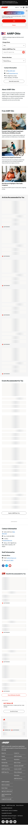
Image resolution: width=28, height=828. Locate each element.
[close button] (26, 11)
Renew (14, 25)
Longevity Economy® (6, 799)
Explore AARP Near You (8, 49)
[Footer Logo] (14, 743)
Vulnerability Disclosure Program (9, 815)
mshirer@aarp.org (11, 558)
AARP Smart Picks (6, 769)
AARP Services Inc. (18, 778)
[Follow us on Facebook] (3, 565)
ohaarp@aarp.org (13, 73)
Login (21, 7)
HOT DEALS (7, 703)
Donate (3, 756)
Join (14, 20)
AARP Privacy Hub (10, 805)
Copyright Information (7, 813)
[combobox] (14, 52)
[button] (26, 7)
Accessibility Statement (7, 808)
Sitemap (3, 805)
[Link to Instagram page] (11, 821)
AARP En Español (18, 756)
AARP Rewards (5, 765)
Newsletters (17, 759)
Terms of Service (19, 805)
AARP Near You (5, 772)
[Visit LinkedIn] (14, 821)
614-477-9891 (9, 560)
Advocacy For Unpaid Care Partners (11, 157)
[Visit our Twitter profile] (6, 565)
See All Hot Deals (14, 711)
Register (17, 7)
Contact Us (16, 753)
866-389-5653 (11, 71)
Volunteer (4, 759)
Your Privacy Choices (6, 818)
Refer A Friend (17, 762)
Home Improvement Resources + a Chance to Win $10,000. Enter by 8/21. (10, 2)
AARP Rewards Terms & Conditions (9, 810)
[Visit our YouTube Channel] (10, 565)
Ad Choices (20, 815)
